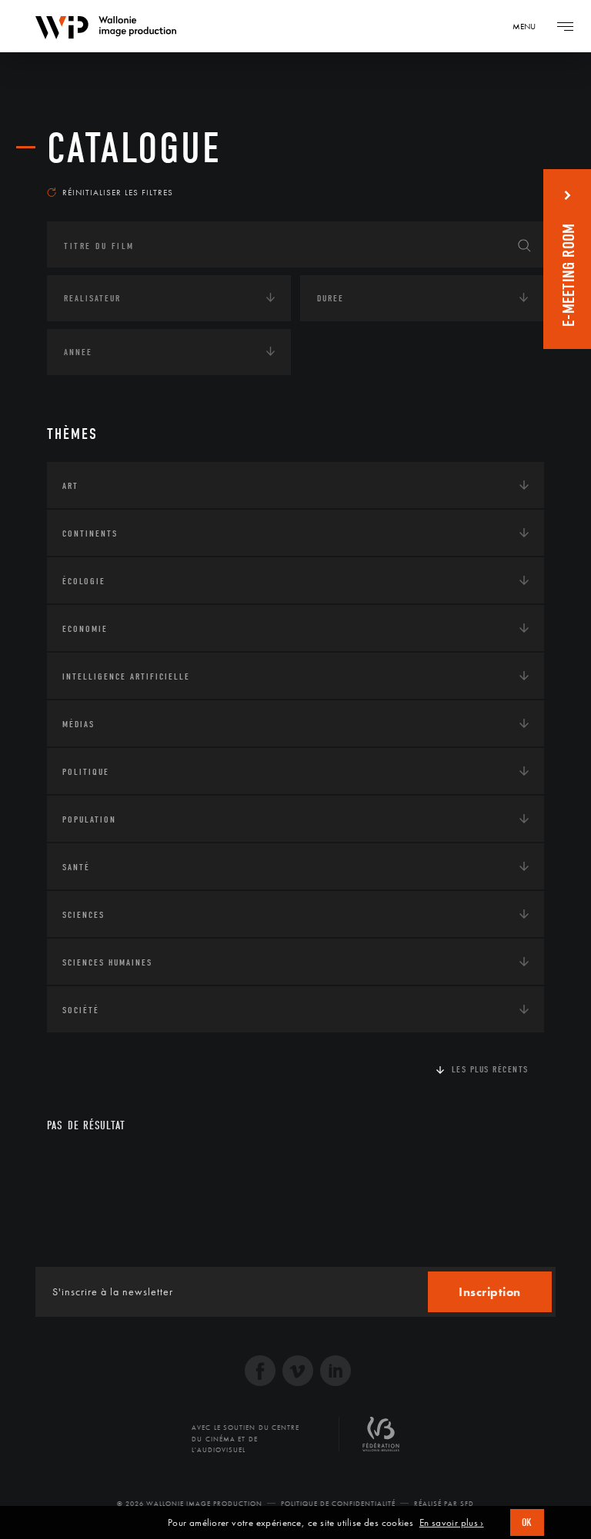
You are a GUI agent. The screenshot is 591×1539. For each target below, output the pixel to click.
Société (80, 1010)
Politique (85, 771)
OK (527, 1522)
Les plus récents (490, 1069)
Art (70, 485)
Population (89, 819)
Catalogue (134, 148)
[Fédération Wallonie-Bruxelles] (380, 1440)
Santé (76, 867)
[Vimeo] (297, 1372)
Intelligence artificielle (126, 676)
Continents (90, 533)
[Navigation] (565, 26)
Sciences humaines (107, 962)
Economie (85, 628)
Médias (78, 724)
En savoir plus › (451, 1522)
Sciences (83, 914)
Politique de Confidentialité (338, 1503)
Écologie (83, 581)
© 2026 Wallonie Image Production (189, 1503)
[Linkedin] (335, 1372)
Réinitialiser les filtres (117, 192)
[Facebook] (260, 1372)
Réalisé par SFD (444, 1503)
